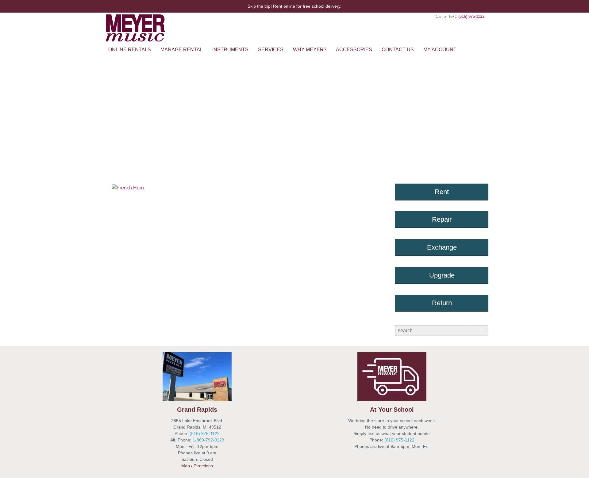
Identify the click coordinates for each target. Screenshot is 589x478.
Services (270, 49)
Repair (442, 219)
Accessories (354, 49)
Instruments (230, 49)
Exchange (442, 247)
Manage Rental (181, 49)
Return (442, 303)
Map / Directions (197, 465)
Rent (442, 192)
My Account (439, 49)
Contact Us (398, 49)
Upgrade (442, 275)
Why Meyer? (309, 49)
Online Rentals (129, 49)
